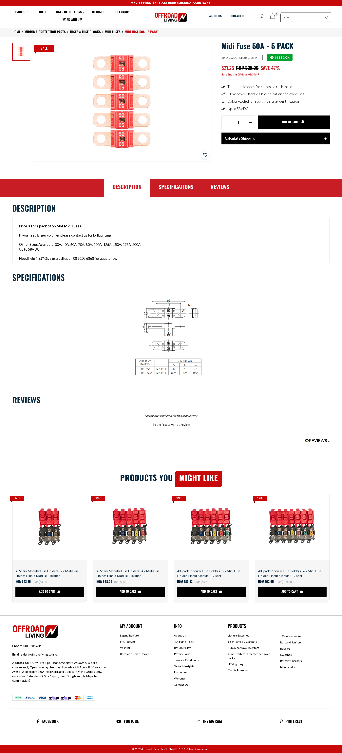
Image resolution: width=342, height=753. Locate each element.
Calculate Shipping (240, 138)
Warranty (179, 678)
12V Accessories (290, 636)
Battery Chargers (291, 660)
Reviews (220, 187)
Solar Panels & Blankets (242, 641)
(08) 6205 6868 (27, 646)
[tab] (127, 188)
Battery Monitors (291, 642)
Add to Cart (290, 122)
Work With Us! (72, 20)
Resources (180, 672)
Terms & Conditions (186, 660)
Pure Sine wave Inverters (243, 647)
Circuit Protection (239, 670)
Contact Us (181, 684)
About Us (180, 635)
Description (127, 187)
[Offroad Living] (170, 16)
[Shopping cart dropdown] (273, 17)
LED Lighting (235, 664)
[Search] (327, 17)
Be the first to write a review (171, 424)
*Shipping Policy (184, 641)
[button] (205, 155)
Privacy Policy (182, 654)
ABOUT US (215, 16)
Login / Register (130, 635)
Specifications (176, 187)
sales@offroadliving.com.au (35, 654)
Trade (43, 12)
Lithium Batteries (238, 635)
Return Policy (182, 647)
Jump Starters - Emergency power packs (249, 656)
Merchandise (288, 667)
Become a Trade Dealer (134, 654)
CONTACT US (237, 16)
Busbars (285, 648)
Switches (286, 654)
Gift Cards (122, 12)
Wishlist (125, 647)
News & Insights (184, 666)
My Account (127, 641)
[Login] (260, 17)
